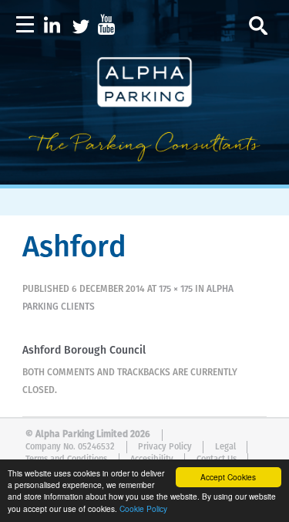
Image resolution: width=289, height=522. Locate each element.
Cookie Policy (143, 508)
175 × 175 (176, 289)
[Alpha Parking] (144, 173)
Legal (225, 446)
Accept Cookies (228, 477)
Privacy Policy (165, 446)
